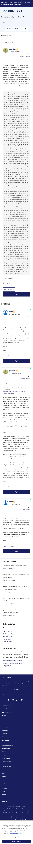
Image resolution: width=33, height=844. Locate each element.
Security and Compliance (12, 820)
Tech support (5, 801)
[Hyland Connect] (12, 11)
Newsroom (4, 783)
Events (3, 791)
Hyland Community (7, 17)
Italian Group (7, 639)
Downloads (4, 734)
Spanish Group (8, 636)
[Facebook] (4, 700)
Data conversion (6, 758)
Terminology (5, 730)
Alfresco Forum (7, 604)
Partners (4, 776)
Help (19, 17)
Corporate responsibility (8, 780)
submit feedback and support (12, 4)
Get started (27, 2)
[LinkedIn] (17, 700)
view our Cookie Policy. (15, 833)
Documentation (6, 798)
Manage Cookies (16, 837)
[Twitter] (8, 700)
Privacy (9, 817)
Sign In (25, 17)
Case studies (5, 709)
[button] (5, 289)
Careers (4, 770)
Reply (16, 294)
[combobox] (16, 29)
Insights (4, 716)
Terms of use (22, 817)
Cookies (15, 817)
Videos (3, 737)
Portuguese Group (9, 634)
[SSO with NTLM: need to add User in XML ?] (27, 303)
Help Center (7, 666)
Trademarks (23, 820)
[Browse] (3, 22)
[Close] (31, 823)
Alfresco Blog (7, 568)
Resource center (6, 727)
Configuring (7, 283)
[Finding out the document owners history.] (30, 303)
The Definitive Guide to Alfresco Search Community (16, 566)
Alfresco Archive (6, 35)
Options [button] (31, 35)
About (3, 773)
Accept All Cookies (16, 841)
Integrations (5, 719)
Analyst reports (5, 712)
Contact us (16, 689)
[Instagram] (13, 700)
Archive (10, 278)
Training (4, 794)
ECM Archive (13, 283)
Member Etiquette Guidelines (12, 663)
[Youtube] (22, 700)
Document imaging (6, 762)
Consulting (4, 755)
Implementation (6, 748)
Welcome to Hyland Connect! (12, 661)
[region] (16, 832)
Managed (4, 752)
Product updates (6, 740)
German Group (7, 642)
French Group (7, 631)
